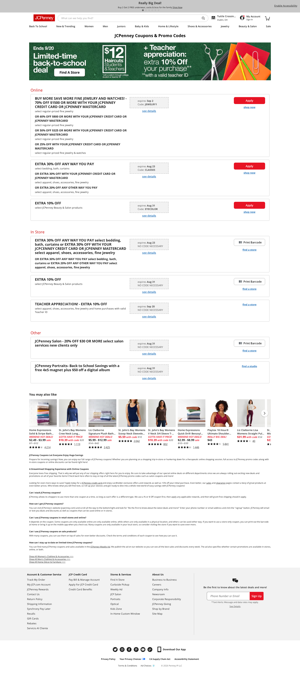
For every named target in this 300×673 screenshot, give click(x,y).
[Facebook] (129, 649)
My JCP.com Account (39, 584)
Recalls (31, 613)
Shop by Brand (160, 608)
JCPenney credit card (92, 482)
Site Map (157, 613)
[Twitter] (115, 649)
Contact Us (33, 594)
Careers (156, 584)
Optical (114, 604)
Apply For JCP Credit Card (83, 584)
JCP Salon (115, 594)
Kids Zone (116, 608)
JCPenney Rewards (38, 589)
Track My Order (36, 579)
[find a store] (150, 61)
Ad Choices (146, 665)
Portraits (115, 599)
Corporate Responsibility (166, 599)
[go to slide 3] (149, 10)
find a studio (249, 366)
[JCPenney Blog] (150, 649)
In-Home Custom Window (125, 613)
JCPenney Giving (161, 604)
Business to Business (164, 579)
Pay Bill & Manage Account (84, 579)
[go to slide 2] (146, 10)
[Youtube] (143, 649)
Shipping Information (39, 604)
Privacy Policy (108, 659)
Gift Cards (33, 618)
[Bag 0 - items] (267, 18)
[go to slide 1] (143, 10)
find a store (249, 249)
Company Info (160, 589)
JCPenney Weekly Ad (100, 546)
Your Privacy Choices (130, 659)
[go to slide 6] (158, 10)
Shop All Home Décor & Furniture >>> (47, 561)
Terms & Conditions (127, 665)
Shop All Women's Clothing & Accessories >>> (51, 556)
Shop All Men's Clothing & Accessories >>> (49, 559)
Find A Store (117, 579)
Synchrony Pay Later (39, 608)
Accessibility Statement (186, 659)
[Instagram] (122, 649)
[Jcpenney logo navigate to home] (44, 17)
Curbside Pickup (119, 584)
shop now (249, 107)
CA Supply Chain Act (159, 659)
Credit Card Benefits (80, 589)
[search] (204, 18)
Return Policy (34, 599)
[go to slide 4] (152, 10)
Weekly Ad (116, 589)
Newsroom (158, 594)
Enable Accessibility (285, 5)
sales (208, 482)
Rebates (31, 623)
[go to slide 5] (155, 10)
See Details (235, 606)
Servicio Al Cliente (37, 628)
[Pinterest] (136, 649)
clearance (221, 482)
